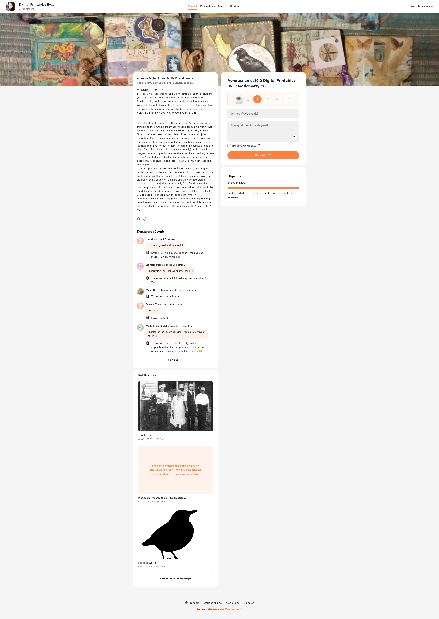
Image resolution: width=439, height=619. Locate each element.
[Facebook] (138, 219)
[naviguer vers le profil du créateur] (10, 6)
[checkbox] (241, 145)
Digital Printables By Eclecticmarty (35, 4)
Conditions (232, 602)
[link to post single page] (175, 411)
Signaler (249, 602)
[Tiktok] (144, 219)
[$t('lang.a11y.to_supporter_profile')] (147, 253)
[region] (263, 118)
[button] (192, 6)
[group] (175, 411)
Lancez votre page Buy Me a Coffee (218, 608)
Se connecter (425, 6)
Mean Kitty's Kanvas (158, 290)
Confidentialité (213, 602)
